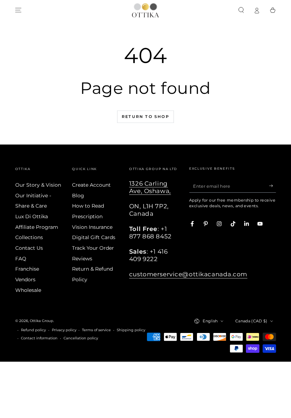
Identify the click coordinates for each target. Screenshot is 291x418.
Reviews (82, 258)
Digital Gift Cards (93, 237)
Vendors (25, 279)
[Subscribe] (272, 185)
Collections (29, 237)
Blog (78, 195)
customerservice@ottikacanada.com (188, 274)
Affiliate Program (36, 227)
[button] (241, 10)
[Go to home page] (145, 10)
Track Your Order (93, 248)
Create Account (91, 185)
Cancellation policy (81, 338)
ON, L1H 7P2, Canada (149, 210)
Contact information (39, 338)
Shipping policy (131, 330)
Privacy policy (64, 330)
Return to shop (145, 116)
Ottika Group (41, 320)
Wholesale (28, 290)
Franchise (27, 269)
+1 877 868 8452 (150, 232)
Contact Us (29, 248)
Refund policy (33, 330)
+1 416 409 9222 (148, 255)
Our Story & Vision (38, 185)
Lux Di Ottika (31, 216)
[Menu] (18, 10)
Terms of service (96, 330)
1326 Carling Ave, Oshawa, (150, 187)
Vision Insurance (92, 227)
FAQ (20, 258)
